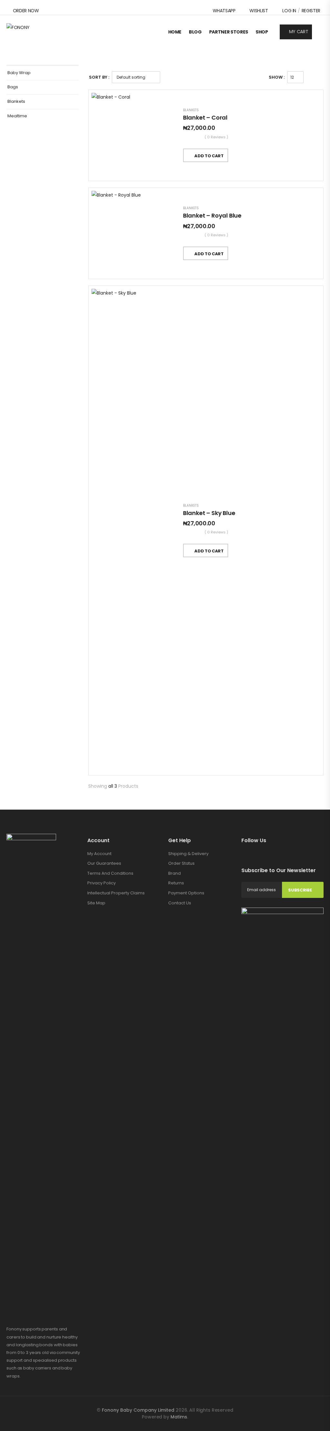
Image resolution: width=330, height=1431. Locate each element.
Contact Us (179, 903)
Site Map (96, 903)
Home (175, 32)
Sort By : (99, 77)
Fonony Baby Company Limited (139, 1410)
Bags (12, 87)
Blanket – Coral (205, 117)
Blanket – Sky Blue (209, 513)
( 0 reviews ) (216, 137)
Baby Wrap (19, 73)
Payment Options (186, 893)
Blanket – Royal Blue (212, 215)
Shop (262, 32)
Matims (178, 1417)
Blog (195, 32)
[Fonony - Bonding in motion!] (31, 32)
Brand (174, 873)
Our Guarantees (104, 863)
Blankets (16, 101)
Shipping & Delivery (188, 854)
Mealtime (17, 116)
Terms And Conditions (110, 873)
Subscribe (300, 890)
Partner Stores (228, 32)
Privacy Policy (101, 883)
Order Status (181, 863)
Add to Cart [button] (208, 156)
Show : (277, 77)
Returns (176, 883)
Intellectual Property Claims (116, 893)
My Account (99, 854)
